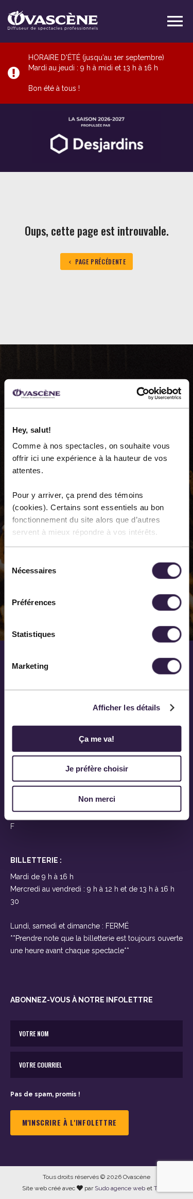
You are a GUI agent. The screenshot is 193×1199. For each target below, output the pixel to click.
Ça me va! (96, 738)
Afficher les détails (127, 707)
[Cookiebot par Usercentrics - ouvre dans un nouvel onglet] (137, 393)
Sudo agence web (120, 1188)
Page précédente (100, 261)
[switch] (166, 602)
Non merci (96, 798)
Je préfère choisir (96, 768)
